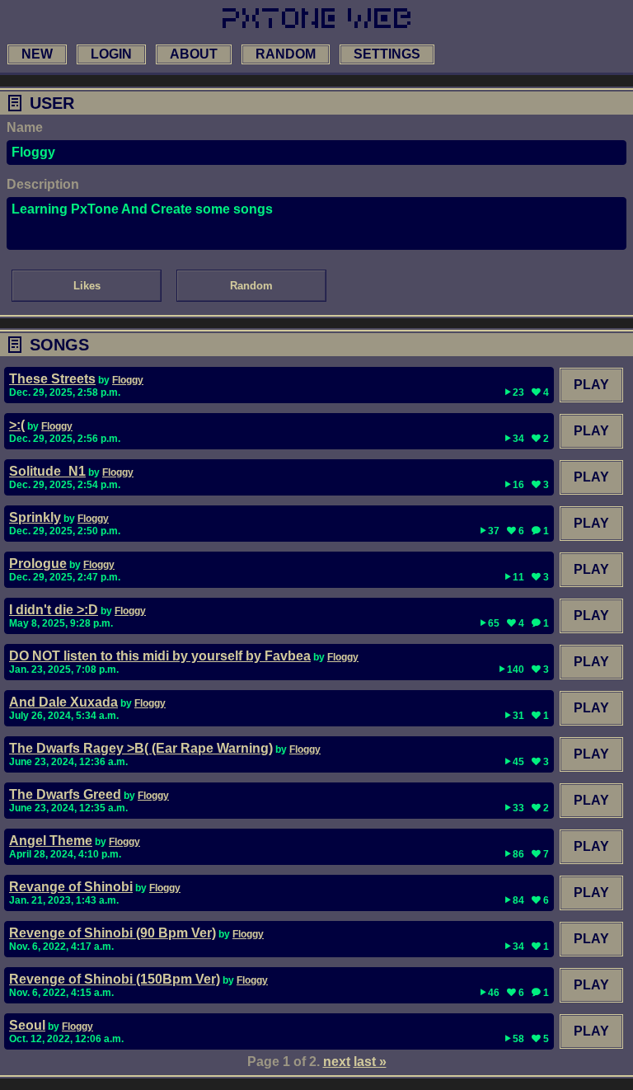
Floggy (127, 380)
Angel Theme (50, 841)
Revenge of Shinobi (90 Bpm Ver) (112, 933)
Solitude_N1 (47, 471)
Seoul (27, 1025)
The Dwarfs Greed (65, 794)
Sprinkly (35, 517)
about (194, 54)
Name (25, 127)
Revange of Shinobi (71, 887)
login (111, 54)
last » (370, 1062)
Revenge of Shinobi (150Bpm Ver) (114, 979)
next (336, 1062)
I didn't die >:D (53, 610)
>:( (17, 425)
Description (43, 184)
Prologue (38, 564)
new (37, 54)
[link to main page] (316, 18)
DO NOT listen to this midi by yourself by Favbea (160, 656)
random (286, 54)
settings (387, 54)
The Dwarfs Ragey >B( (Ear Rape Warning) (141, 748)
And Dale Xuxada (63, 702)
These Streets (52, 379)
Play (591, 385)
